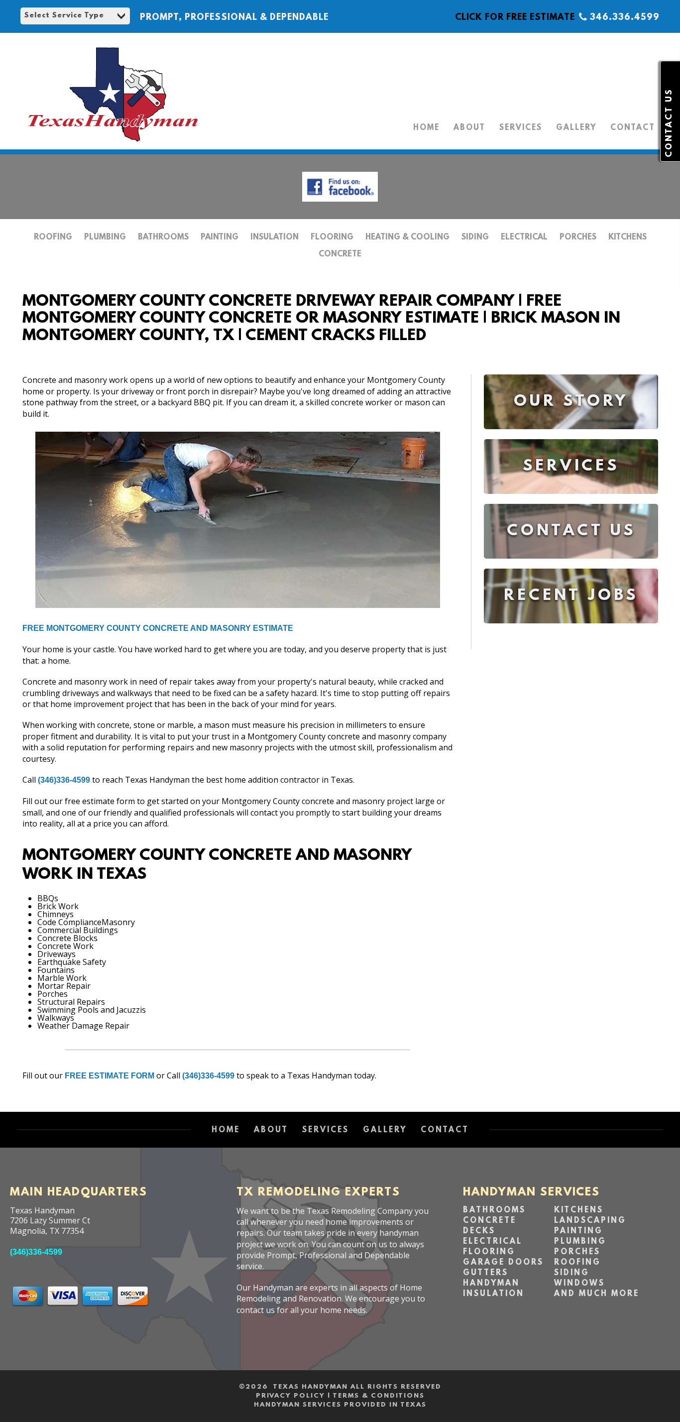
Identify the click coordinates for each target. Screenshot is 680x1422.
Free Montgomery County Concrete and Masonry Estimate (157, 628)
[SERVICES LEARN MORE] (571, 501)
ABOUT (469, 127)
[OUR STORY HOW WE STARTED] (571, 436)
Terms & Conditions (379, 1396)
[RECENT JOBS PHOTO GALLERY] (571, 630)
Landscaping (590, 1220)
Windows (579, 1283)
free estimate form (109, 1075)
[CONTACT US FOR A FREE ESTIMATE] (571, 566)
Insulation (274, 237)
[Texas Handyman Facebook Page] (340, 204)
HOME (426, 127)
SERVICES (520, 127)
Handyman (491, 1283)
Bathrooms (163, 237)
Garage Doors (503, 1262)
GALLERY (576, 127)
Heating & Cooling (407, 237)
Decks (479, 1231)
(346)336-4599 (64, 780)
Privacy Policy (290, 1396)
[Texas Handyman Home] (112, 141)
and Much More (596, 1294)
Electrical (524, 237)
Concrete (340, 254)
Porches (578, 237)
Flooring (332, 237)
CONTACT (632, 127)
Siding (475, 237)
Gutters (485, 1273)
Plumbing (105, 237)
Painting (219, 237)
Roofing (53, 237)
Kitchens (627, 237)
